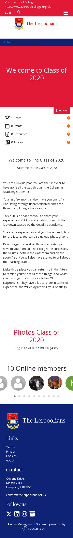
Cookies (11, 456)
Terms (10, 447)
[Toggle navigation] (65, 12)
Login (8, 12)
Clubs (6, 42)
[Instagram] (24, 515)
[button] (14, 396)
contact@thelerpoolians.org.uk (26, 495)
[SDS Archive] (32, 515)
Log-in (19, 348)
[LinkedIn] (16, 515)
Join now (61, 110)
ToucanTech (36, 528)
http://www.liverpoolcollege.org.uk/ (28, 7)
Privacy (10, 451)
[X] (9, 515)
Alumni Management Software (28, 524)
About (10, 460)
